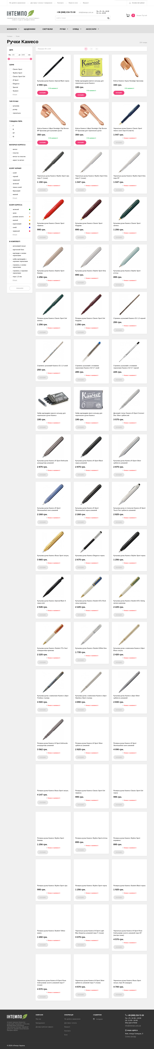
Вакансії (86, 3)
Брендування (40, 1023)
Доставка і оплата (70, 1023)
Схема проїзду (130, 1036)
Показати (19, 288)
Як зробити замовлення (17, 3)
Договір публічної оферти (44, 1027)
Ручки (18, 36)
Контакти (60, 3)
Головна (9, 36)
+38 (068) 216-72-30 (66, 12)
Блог (66, 1035)
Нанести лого (73, 3)
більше (15, 94)
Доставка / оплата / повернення (41, 3)
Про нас (38, 1019)
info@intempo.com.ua (86, 12)
